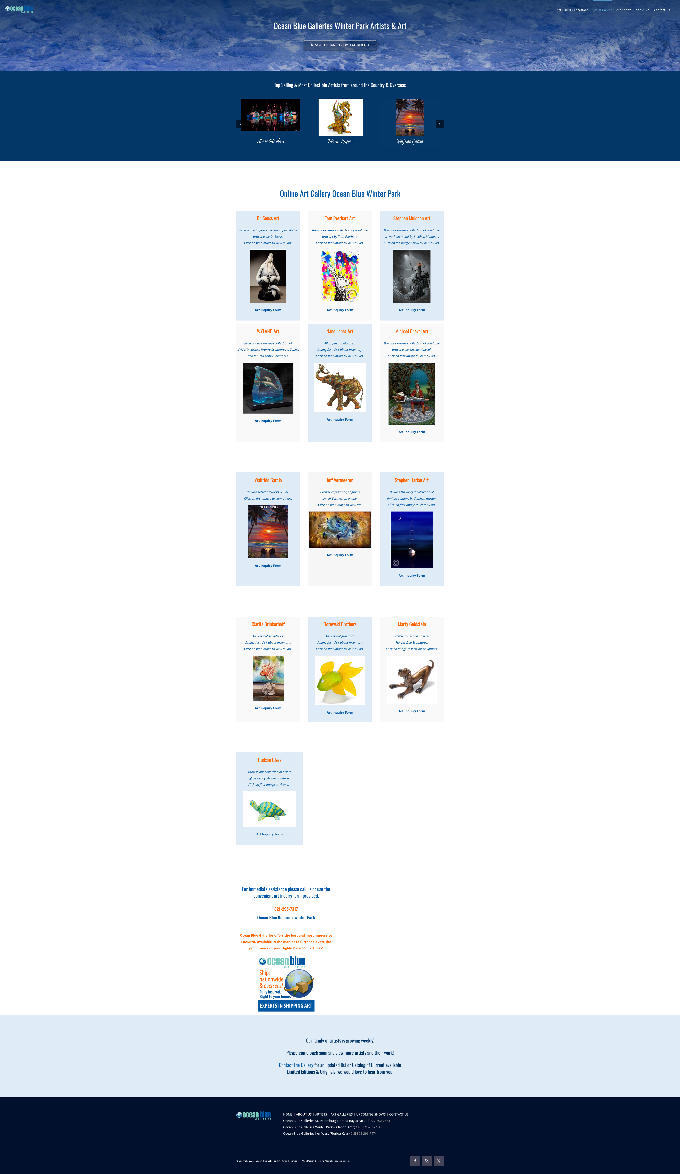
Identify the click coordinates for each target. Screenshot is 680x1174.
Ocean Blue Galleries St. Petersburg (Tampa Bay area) (323, 1121)
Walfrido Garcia (268, 480)
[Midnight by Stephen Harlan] (412, 513)
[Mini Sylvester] (412, 657)
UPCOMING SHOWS (371, 1114)
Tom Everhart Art (340, 218)
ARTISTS (321, 1114)
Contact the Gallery (296, 1064)
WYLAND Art (268, 331)
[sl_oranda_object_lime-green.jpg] (340, 657)
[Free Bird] (340, 251)
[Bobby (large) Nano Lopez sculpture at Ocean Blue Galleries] (340, 364)
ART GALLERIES (342, 1114)
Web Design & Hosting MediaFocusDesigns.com (326, 1160)
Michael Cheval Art (411, 331)
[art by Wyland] (268, 364)
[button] (240, 124)
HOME (288, 1114)
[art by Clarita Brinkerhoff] (268, 657)
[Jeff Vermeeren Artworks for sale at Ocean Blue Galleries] (340, 513)
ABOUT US (304, 1114)
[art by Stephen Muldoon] (411, 251)
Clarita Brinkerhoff (268, 624)
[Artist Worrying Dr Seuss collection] (268, 251)
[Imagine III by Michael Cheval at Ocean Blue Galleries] (412, 364)
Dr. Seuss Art (268, 218)
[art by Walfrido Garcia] (268, 507)
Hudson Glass (269, 759)
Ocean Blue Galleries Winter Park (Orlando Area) (319, 1127)
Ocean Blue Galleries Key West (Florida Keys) (316, 1133)
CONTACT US (399, 1114)
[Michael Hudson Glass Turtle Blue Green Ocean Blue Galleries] (269, 793)
